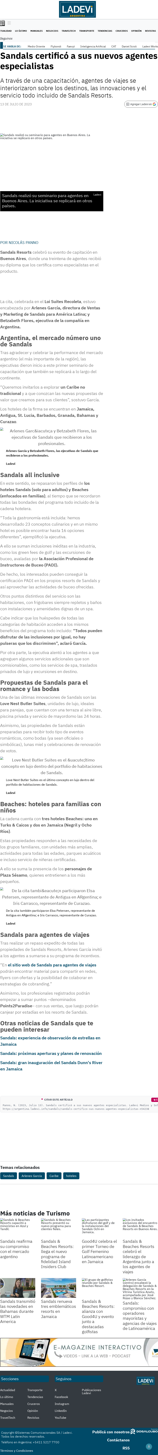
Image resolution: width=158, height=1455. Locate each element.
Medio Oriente (36, 46)
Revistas (150, 30)
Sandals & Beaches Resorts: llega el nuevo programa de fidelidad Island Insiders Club (57, 1253)
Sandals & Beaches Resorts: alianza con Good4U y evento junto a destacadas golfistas (98, 1316)
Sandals (8, 1176)
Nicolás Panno (23, 242)
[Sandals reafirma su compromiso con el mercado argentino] (17, 1228)
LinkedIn (61, 1411)
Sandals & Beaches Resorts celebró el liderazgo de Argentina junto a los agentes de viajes (138, 1256)
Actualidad (7, 1390)
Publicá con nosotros (111, 1431)
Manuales (36, 30)
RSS (126, 1448)
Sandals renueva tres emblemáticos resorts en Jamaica (58, 1308)
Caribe (54, 1176)
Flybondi (56, 46)
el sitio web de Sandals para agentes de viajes (52, 965)
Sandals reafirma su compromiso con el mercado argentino (16, 1248)
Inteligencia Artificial (93, 46)
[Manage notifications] (149, 1446)
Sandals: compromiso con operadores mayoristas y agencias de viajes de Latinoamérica (140, 1315)
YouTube (60, 1417)
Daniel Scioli (129, 46)
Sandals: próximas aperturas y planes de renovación (51, 1053)
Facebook (61, 1397)
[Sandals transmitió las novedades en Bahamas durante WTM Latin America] (17, 1288)
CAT (113, 46)
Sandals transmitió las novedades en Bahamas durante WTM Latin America (17, 1311)
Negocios (52, 30)
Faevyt (71, 46)
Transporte (86, 30)
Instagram (62, 1404)
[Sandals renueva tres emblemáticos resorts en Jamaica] (58, 1288)
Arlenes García (32, 1176)
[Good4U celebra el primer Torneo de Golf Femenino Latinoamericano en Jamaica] (99, 1228)
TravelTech (69, 30)
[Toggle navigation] (8, 23)
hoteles (71, 1176)
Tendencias (105, 30)
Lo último (21, 30)
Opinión (136, 30)
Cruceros (122, 30)
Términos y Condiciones (16, 1451)
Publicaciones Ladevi (91, 1391)
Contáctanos (118, 1440)
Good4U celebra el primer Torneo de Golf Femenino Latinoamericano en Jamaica (99, 1251)
